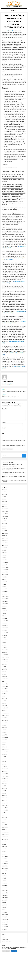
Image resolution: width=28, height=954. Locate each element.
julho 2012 (4, 844)
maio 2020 (4, 671)
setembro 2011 (5, 868)
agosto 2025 (4, 518)
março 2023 (4, 589)
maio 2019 (4, 700)
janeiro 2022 (4, 623)
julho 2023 (4, 579)
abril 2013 (4, 822)
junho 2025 (4, 523)
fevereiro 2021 (5, 649)
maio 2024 (4, 555)
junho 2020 (4, 669)
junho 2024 (4, 552)
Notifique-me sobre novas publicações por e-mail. (13, 445)
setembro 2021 (5, 632)
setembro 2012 (5, 839)
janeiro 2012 (4, 858)
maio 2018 (4, 729)
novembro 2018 (5, 715)
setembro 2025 (5, 516)
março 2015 (4, 766)
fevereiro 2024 (5, 562)
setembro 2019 (5, 691)
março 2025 (4, 530)
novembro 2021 (5, 627)
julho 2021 (4, 637)
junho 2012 (4, 846)
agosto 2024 (4, 547)
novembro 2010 (5, 892)
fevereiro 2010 (5, 914)
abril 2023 (4, 586)
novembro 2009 (5, 921)
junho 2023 (4, 581)
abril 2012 (4, 851)
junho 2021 (4, 640)
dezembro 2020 (5, 654)
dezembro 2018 (5, 713)
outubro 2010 (4, 895)
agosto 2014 (4, 783)
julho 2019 (4, 695)
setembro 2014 (5, 781)
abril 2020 (4, 674)
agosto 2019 (4, 693)
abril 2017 (4, 744)
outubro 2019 (4, 688)
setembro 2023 (5, 574)
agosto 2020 (4, 664)
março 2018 (4, 734)
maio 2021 (4, 642)
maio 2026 (4, 496)
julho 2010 (4, 902)
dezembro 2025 (5, 508)
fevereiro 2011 (5, 885)
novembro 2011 (5, 863)
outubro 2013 (4, 807)
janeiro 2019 (4, 710)
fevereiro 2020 (5, 678)
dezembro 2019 (5, 683)
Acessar (3, 937)
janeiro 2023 (4, 593)
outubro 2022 (4, 601)
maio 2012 (4, 849)
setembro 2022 (5, 603)
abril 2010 (4, 909)
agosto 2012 (4, 841)
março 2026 (4, 501)
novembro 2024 (5, 540)
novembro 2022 (5, 598)
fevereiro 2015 (5, 768)
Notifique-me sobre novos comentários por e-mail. (13, 440)
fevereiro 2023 (5, 591)
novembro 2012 (5, 834)
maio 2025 (4, 525)
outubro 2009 (4, 924)
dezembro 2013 (5, 802)
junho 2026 (4, 494)
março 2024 (4, 559)
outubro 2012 (4, 836)
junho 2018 (4, 727)
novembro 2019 (5, 686)
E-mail (4, 428)
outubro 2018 (4, 717)
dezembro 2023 (5, 567)
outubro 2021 (4, 630)
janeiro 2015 (4, 771)
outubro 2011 (4, 866)
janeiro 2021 (4, 652)
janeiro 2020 (4, 681)
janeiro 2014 (4, 800)
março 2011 (4, 883)
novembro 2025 (5, 511)
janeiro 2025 (4, 535)
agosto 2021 (4, 635)
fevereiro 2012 (5, 856)
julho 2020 (4, 666)
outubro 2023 (4, 572)
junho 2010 (4, 904)
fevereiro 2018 (5, 737)
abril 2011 (4, 880)
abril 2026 (4, 499)
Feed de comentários (6, 941)
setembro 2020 (5, 661)
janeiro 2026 (4, 506)
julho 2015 (4, 756)
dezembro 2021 (5, 625)
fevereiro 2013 (5, 827)
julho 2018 (4, 725)
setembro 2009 (5, 926)
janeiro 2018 (4, 739)
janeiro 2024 (4, 564)
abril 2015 (4, 764)
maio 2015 (4, 761)
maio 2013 (4, 819)
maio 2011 (4, 878)
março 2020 (4, 676)
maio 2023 (4, 584)
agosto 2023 (4, 576)
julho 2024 (4, 550)
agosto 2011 (4, 870)
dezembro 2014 (5, 773)
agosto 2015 (4, 754)
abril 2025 (4, 528)
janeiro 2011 (4, 887)
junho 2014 (4, 788)
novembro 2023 (5, 569)
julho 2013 (4, 815)
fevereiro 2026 (5, 504)
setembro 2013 (5, 810)
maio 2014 (4, 790)
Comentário (5, 408)
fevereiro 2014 (5, 798)
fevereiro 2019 (5, 708)
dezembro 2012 (5, 832)
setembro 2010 (5, 897)
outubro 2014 (4, 778)
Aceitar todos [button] (14, 951)
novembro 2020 (5, 657)
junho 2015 (4, 759)
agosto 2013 (4, 812)
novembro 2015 (5, 749)
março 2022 (4, 618)
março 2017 (4, 747)
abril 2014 (4, 793)
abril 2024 (4, 557)
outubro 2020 (4, 659)
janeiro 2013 (4, 829)
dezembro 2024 (5, 538)
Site (3, 433)
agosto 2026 (4, 489)
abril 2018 (4, 732)
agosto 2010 (4, 900)
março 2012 (4, 853)
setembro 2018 (5, 720)
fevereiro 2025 (5, 533)
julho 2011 (4, 873)
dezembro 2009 (5, 919)
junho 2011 (4, 875)
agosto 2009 (4, 929)
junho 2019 (4, 698)
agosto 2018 (4, 722)
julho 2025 (4, 521)
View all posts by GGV (7, 384)
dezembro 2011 (5, 861)
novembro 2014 (5, 776)
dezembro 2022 (5, 596)
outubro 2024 (4, 542)
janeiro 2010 (4, 917)
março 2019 (4, 705)
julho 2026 (4, 491)
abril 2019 (4, 703)
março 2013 (4, 824)
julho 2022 (4, 608)
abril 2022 (4, 615)
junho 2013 (4, 817)
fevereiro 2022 (5, 620)
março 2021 (4, 647)
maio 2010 (4, 907)
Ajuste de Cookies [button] (5, 951)
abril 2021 (4, 644)
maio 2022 (4, 613)
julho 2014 (4, 785)
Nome (3, 422)
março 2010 (4, 912)
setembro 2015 (5, 751)
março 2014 (4, 795)
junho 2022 (4, 610)
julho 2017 (4, 742)
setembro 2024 (5, 545)
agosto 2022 (4, 606)
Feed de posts (5, 939)
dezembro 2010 (5, 890)
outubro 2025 (4, 513)
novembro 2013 (5, 805)
